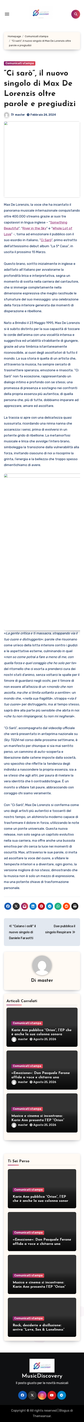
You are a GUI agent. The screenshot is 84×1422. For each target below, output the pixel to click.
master (20, 114)
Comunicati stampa (19, 63)
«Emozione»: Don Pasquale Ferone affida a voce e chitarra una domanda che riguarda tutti (40, 1077)
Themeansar (42, 1416)
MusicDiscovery (42, 1376)
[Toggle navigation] (7, 14)
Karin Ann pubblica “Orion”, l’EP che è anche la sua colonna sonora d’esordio (41, 1035)
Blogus (64, 1410)
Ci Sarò (46, 240)
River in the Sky (34, 228)
